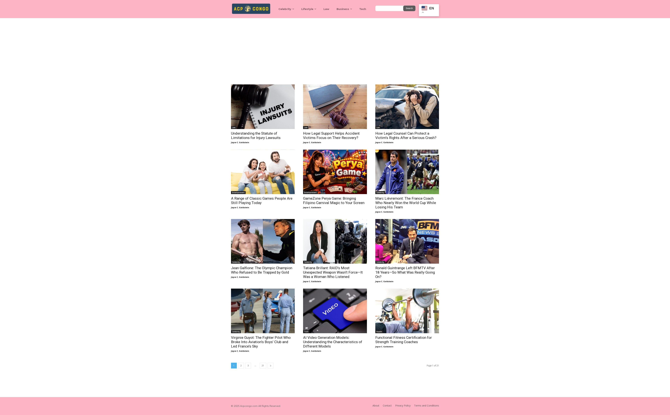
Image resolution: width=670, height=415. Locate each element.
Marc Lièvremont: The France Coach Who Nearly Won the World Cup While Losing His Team (405, 202)
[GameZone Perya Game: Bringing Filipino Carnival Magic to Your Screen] (335, 172)
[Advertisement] (335, 44)
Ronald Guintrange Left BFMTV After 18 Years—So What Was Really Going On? (405, 272)
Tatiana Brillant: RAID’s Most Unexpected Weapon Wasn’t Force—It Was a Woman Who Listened (333, 272)
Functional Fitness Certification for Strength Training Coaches (403, 339)
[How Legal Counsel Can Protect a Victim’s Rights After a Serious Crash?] (407, 106)
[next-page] (271, 365)
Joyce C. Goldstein (240, 142)
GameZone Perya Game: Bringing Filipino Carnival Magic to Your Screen (333, 200)
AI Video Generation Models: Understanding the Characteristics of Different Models (332, 341)
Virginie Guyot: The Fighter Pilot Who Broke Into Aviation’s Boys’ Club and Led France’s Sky (261, 341)
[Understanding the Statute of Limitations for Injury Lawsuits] (263, 106)
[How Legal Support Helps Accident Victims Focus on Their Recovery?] (335, 106)
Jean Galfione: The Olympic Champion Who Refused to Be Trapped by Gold (261, 270)
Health (379, 331)
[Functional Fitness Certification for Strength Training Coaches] (407, 311)
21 (263, 365)
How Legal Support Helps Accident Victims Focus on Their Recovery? (331, 135)
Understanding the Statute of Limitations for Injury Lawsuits (256, 135)
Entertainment (238, 192)
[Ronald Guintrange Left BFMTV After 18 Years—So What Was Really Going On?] (407, 241)
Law (233, 127)
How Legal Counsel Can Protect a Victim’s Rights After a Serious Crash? (405, 135)
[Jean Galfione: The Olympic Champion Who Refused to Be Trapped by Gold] (263, 241)
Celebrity (380, 192)
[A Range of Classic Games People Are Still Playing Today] (263, 172)
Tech (306, 331)
